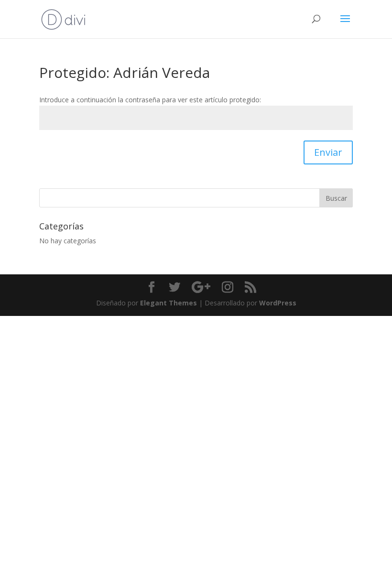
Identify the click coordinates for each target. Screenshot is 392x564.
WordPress (277, 302)
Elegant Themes (168, 302)
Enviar (328, 152)
